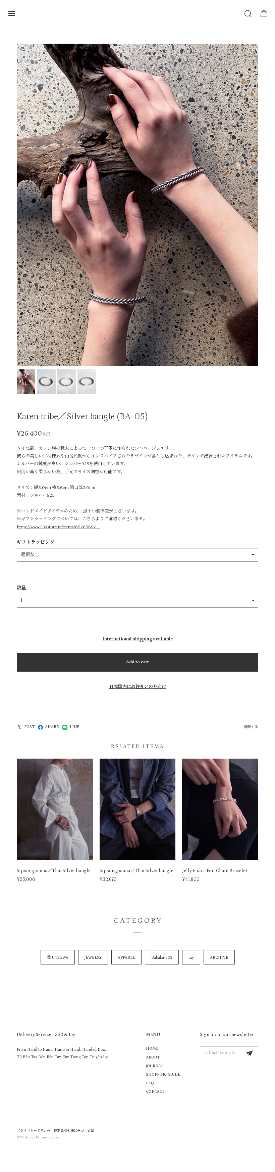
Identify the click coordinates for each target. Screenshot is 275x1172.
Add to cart (137, 662)
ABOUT (153, 1057)
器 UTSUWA (57, 957)
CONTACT (155, 1091)
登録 (249, 1053)
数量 (21, 588)
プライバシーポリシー (33, 1131)
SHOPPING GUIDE (163, 1074)
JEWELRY (93, 957)
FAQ (150, 1083)
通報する (250, 727)
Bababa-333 (161, 957)
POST (29, 727)
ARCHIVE (219, 957)
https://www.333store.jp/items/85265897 (58, 527)
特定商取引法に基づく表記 (74, 1131)
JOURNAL (154, 1066)
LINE (74, 727)
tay (191, 957)
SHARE (52, 727)
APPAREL (126, 957)
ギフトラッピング (35, 542)
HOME (152, 1048)
